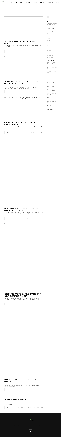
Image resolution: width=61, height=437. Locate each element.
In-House (41, 51)
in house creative (35, 51)
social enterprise (53, 102)
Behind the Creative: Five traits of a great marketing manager (22, 295)
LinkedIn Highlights (51, 48)
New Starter (49, 94)
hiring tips (52, 89)
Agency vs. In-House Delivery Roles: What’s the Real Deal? (21, 83)
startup (38, 218)
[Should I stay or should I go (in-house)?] (23, 342)
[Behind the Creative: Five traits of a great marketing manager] (23, 256)
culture (48, 86)
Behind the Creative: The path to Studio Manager (20, 123)
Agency (35, 91)
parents (48, 97)
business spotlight (50, 82)
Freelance (29, 407)
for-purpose (49, 87)
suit (48, 105)
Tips (53, 105)
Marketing (49, 50)
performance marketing (51, 98)
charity (51, 83)
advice (31, 91)
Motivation (52, 93)
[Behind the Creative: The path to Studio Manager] (23, 108)
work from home (50, 109)
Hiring (48, 45)
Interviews (49, 47)
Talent (42, 218)
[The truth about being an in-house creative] (23, 27)
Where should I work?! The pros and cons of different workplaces (21, 209)
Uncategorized (50, 57)
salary (56, 101)
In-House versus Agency (15, 399)
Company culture (50, 38)
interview (53, 90)
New (55, 93)
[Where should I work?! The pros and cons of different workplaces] (23, 171)
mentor (48, 93)
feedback (52, 86)
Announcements (50, 35)
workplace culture (50, 110)
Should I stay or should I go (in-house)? (20, 381)
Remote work (49, 101)
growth (48, 89)
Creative (14, 51)
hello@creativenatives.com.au (30, 421)
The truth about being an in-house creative (20, 42)
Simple (48, 102)
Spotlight (49, 53)
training (48, 106)
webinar (52, 106)
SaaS (53, 101)
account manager (50, 79)
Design (18, 51)
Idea (56, 89)
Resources (22, 51)
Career (11, 51)
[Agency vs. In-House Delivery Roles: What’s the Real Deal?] (23, 67)
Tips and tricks (27, 51)
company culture (50, 85)
